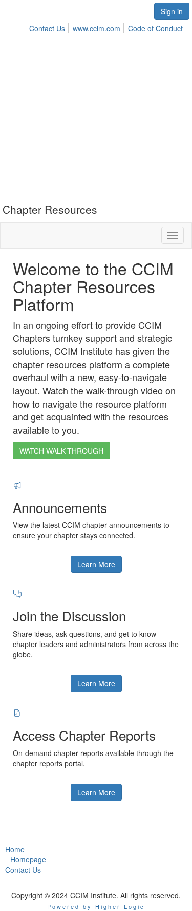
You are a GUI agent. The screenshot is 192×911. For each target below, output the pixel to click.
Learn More (96, 564)
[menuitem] (50, 26)
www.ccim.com (96, 28)
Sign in (172, 11)
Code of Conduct (155, 28)
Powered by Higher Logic (96, 906)
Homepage (28, 859)
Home (15, 849)
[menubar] (108, 26)
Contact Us (47, 28)
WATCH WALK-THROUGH (61, 451)
